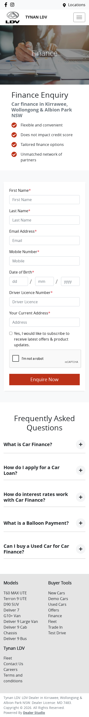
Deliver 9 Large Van (21, 621)
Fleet (52, 621)
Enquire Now (44, 379)
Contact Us (13, 663)
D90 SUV (11, 604)
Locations (76, 4)
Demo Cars (58, 598)
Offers (53, 610)
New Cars (56, 593)
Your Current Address (29, 313)
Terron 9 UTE (15, 598)
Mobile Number (24, 251)
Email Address (23, 231)
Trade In (55, 627)
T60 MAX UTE (15, 593)
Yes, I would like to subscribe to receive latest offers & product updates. (42, 339)
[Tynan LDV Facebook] (7, 4)
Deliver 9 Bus (15, 638)
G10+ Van (12, 615)
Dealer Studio (34, 712)
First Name (20, 190)
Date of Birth (21, 272)
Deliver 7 (11, 610)
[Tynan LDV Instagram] (13, 4)
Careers (11, 669)
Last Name (19, 210)
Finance (55, 615)
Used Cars (57, 604)
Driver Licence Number (31, 292)
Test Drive (57, 632)
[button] (79, 17)
